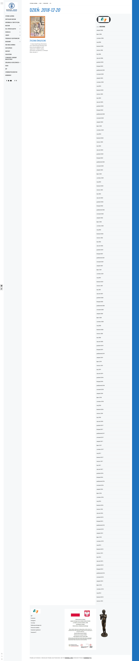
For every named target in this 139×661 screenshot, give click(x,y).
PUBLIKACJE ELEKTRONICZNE (12, 38)
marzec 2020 (100, 333)
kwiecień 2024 (100, 138)
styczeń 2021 (100, 293)
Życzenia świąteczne (38, 40)
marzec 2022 (100, 237)
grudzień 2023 (100, 154)
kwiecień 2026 (100, 46)
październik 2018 (101, 385)
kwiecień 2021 (100, 281)
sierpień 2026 (100, 30)
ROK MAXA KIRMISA (10, 45)
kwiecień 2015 (100, 549)
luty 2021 (99, 289)
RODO (6, 66)
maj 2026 (99, 42)
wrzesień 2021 (100, 261)
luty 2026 (99, 54)
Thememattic (87, 658)
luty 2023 (99, 194)
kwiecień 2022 (100, 233)
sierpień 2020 (100, 313)
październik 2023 (101, 162)
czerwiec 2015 (100, 541)
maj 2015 (99, 545)
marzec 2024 (100, 142)
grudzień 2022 (100, 202)
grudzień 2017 (100, 425)
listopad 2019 (100, 349)
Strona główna (9, 16)
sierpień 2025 (100, 78)
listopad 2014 (100, 569)
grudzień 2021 (100, 249)
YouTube (33, 622)
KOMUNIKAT (8, 75)
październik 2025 (101, 70)
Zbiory (7, 35)
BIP (6, 69)
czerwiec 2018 (100, 401)
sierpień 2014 (100, 581)
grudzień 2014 (100, 565)
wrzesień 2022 (100, 214)
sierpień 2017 (100, 441)
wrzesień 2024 (100, 118)
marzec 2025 (100, 94)
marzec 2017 (100, 461)
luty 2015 (99, 557)
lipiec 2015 (99, 537)
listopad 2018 (100, 381)
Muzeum (7, 25)
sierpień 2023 (100, 170)
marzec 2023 (100, 190)
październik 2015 (101, 525)
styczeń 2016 (100, 513)
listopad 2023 (100, 158)
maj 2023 (99, 182)
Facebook (33, 618)
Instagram (33, 620)
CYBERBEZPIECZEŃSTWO (11, 72)
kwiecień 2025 (100, 90)
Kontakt (7, 51)
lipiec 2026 (99, 34)
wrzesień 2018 (100, 389)
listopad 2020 (100, 301)
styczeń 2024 (100, 150)
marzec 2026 (100, 50)
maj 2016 (99, 501)
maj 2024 (99, 134)
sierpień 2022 (100, 218)
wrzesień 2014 (100, 577)
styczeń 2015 (100, 561)
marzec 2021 (100, 285)
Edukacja (7, 32)
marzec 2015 (100, 553)
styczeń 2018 (100, 421)
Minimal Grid (69, 658)
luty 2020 (99, 337)
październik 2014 (101, 573)
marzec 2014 (100, 601)
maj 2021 (99, 277)
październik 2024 (101, 114)
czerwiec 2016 (100, 497)
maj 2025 (99, 86)
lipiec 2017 (99, 445)
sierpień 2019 (100, 357)
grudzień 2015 (100, 517)
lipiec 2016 (99, 493)
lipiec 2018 (99, 397)
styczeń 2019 (100, 373)
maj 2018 (99, 405)
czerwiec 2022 (100, 226)
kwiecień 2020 (100, 329)
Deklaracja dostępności (12, 62)
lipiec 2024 (99, 126)
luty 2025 (99, 98)
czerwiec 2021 (100, 273)
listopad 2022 (100, 206)
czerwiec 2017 (100, 449)
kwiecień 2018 (100, 409)
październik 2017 (101, 433)
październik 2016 (101, 481)
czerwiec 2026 (100, 38)
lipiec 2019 (99, 361)
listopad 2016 (100, 477)
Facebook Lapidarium (36, 630)
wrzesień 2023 (100, 166)
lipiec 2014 (99, 585)
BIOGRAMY (8, 41)
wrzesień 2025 (100, 74)
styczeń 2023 (100, 198)
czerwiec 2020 (100, 321)
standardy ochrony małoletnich (11, 58)
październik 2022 (101, 210)
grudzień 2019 (100, 345)
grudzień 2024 (100, 106)
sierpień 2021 (100, 265)
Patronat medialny (35, 627)
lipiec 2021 (99, 269)
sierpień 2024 (100, 122)
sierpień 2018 (100, 393)
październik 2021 (101, 257)
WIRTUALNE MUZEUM (10, 19)
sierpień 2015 (100, 533)
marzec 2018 (100, 413)
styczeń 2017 (100, 469)
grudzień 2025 (100, 62)
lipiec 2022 (99, 222)
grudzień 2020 (100, 297)
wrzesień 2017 (100, 437)
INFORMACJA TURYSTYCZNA (12, 22)
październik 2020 (101, 305)
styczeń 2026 (100, 58)
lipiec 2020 (99, 317)
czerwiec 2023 (100, 178)
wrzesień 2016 (100, 485)
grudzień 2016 (100, 473)
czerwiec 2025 (100, 82)
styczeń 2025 (100, 102)
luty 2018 (99, 417)
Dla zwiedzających (10, 29)
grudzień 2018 (100, 377)
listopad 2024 (100, 110)
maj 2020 (99, 325)
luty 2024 (99, 146)
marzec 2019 (100, 365)
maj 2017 (99, 453)
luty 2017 (99, 465)
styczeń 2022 (100, 245)
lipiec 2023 (99, 174)
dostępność (8, 48)
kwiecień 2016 (100, 505)
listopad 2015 (100, 521)
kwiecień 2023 (100, 186)
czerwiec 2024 (100, 130)
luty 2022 (99, 241)
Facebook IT (33, 632)
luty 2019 (99, 369)
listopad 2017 (100, 429)
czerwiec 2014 (100, 589)
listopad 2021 (100, 253)
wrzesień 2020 (100, 309)
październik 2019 (101, 353)
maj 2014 (99, 593)
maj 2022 (99, 229)
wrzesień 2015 (100, 529)
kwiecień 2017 (100, 457)
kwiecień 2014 (100, 597)
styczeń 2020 (100, 341)
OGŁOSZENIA (8, 54)
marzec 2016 (100, 509)
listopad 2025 (100, 66)
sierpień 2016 (100, 489)
